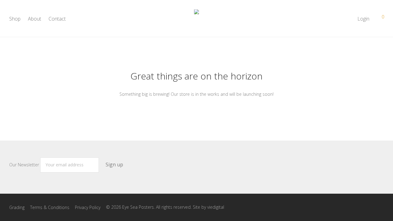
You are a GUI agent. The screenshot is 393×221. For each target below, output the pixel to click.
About (34, 18)
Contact (57, 18)
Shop (15, 18)
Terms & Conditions (49, 207)
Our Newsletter (24, 165)
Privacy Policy (87, 207)
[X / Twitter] (381, 207)
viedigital (215, 207)
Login (363, 18)
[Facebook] (362, 207)
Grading (17, 207)
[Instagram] (372, 207)
